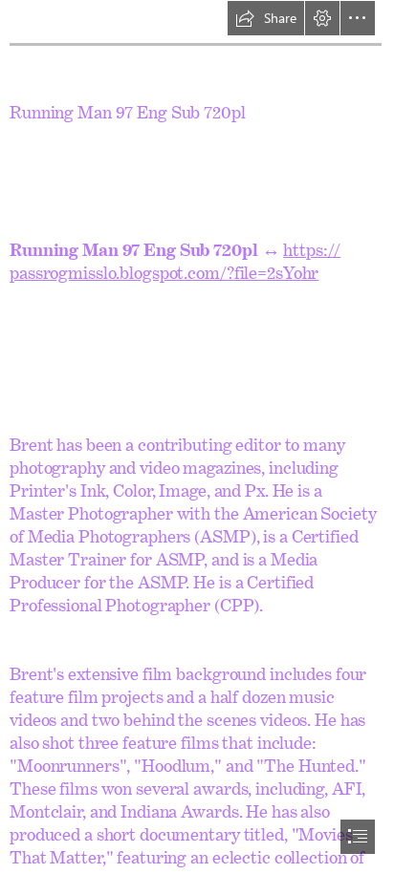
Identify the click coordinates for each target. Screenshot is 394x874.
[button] (266, 18)
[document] (197, 437)
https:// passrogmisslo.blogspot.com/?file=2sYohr (175, 257)
